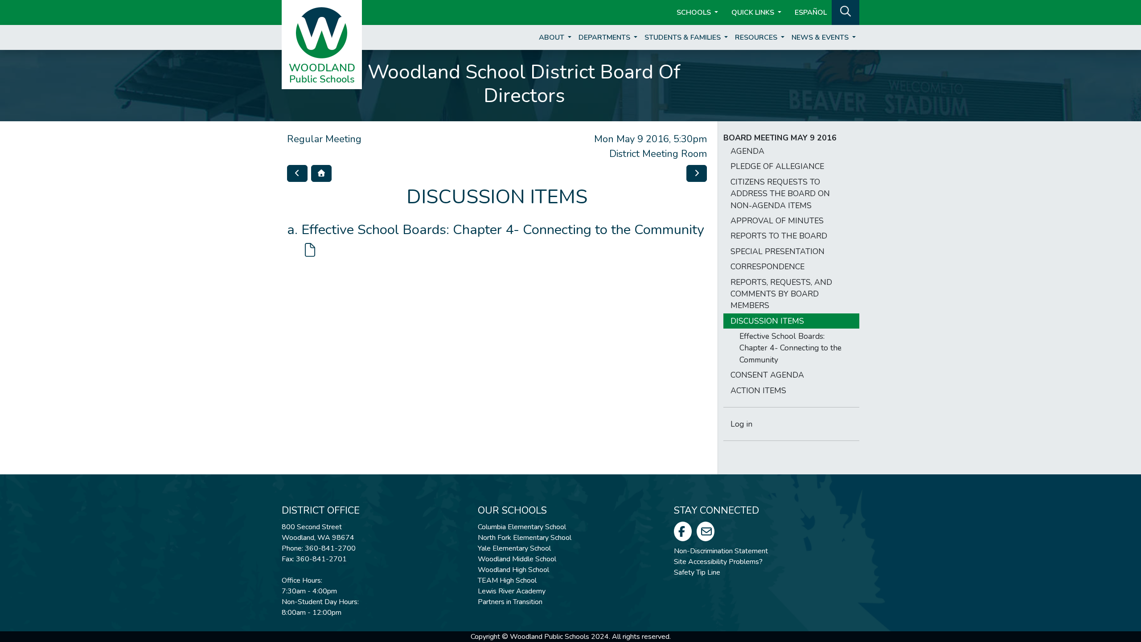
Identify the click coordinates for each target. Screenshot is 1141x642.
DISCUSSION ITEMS (767, 321)
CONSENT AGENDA (767, 375)
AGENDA (747, 151)
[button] (845, 11)
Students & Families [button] (683, 37)
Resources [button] (757, 37)
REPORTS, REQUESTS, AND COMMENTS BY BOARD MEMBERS (781, 294)
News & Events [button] (821, 37)
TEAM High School (507, 580)
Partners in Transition (510, 602)
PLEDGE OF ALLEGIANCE (777, 166)
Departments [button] (605, 37)
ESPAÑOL (811, 12)
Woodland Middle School (517, 559)
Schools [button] (695, 12)
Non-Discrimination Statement (721, 551)
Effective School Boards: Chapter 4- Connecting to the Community (790, 348)
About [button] (552, 37)
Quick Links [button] (753, 12)
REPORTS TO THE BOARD (779, 235)
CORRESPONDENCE (767, 266)
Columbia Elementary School (522, 527)
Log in (741, 424)
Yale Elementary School (514, 548)
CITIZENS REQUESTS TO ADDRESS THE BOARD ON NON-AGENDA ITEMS (780, 194)
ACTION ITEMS (758, 390)
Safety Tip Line (697, 572)
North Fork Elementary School (524, 538)
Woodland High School (513, 570)
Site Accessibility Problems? (718, 562)
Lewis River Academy (512, 591)
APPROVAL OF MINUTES (777, 220)
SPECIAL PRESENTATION (778, 251)
